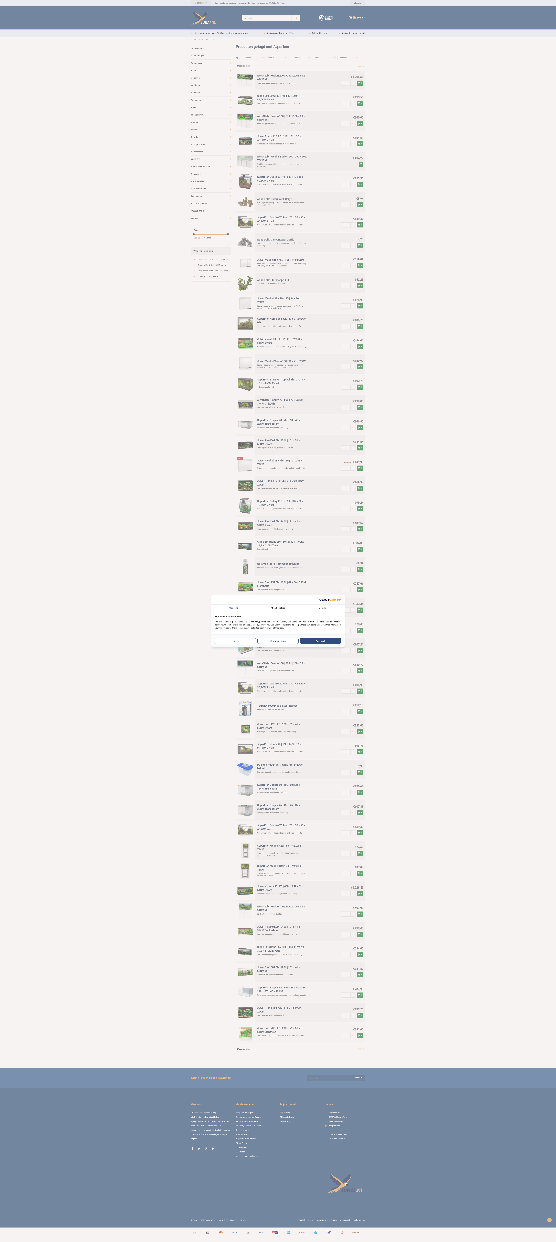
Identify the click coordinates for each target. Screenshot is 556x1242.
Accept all (320, 641)
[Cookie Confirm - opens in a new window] (330, 599)
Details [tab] (322, 608)
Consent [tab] (233, 608)
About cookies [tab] (278, 608)
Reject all (235, 641)
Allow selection (278, 641)
